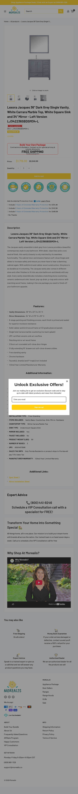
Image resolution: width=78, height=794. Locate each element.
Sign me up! (39, 407)
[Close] (67, 381)
